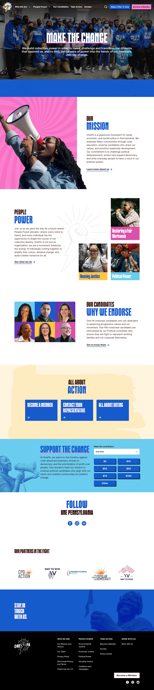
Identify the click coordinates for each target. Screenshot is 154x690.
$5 (104, 461)
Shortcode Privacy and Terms (65, 662)
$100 (128, 476)
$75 (105, 476)
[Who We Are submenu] (29, 7)
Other (105, 483)
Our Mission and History (64, 645)
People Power (40, 7)
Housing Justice (86, 661)
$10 (128, 461)
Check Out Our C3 (65, 669)
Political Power (85, 656)
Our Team (61, 651)
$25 (105, 468)
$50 (128, 468)
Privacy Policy (63, 656)
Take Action (76, 7)
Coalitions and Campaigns (85, 667)
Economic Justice (86, 651)
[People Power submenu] (49, 7)
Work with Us (127, 644)
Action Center (106, 654)
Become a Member (108, 644)
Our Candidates (61, 7)
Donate (87, 7)
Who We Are (21, 7)
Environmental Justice (85, 645)
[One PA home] (7, 6)
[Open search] (105, 6)
